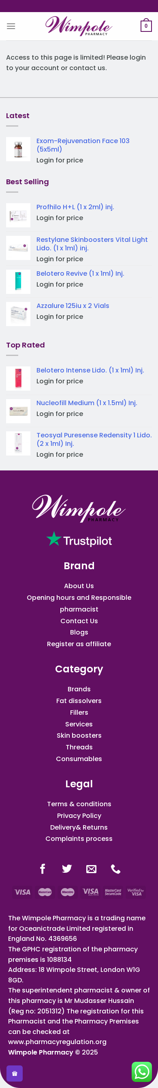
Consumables (79, 758)
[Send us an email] (91, 869)
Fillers (79, 712)
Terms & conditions (79, 804)
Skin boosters (79, 735)
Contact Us (79, 621)
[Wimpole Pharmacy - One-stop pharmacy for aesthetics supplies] (79, 26)
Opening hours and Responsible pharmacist (79, 603)
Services (79, 724)
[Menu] (11, 26)
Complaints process (79, 838)
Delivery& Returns (79, 827)
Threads (79, 747)
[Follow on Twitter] (67, 869)
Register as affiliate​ (79, 644)
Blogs (79, 632)
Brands (79, 689)
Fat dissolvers (79, 700)
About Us (79, 586)
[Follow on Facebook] (43, 869)
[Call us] (116, 869)
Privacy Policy (79, 815)
